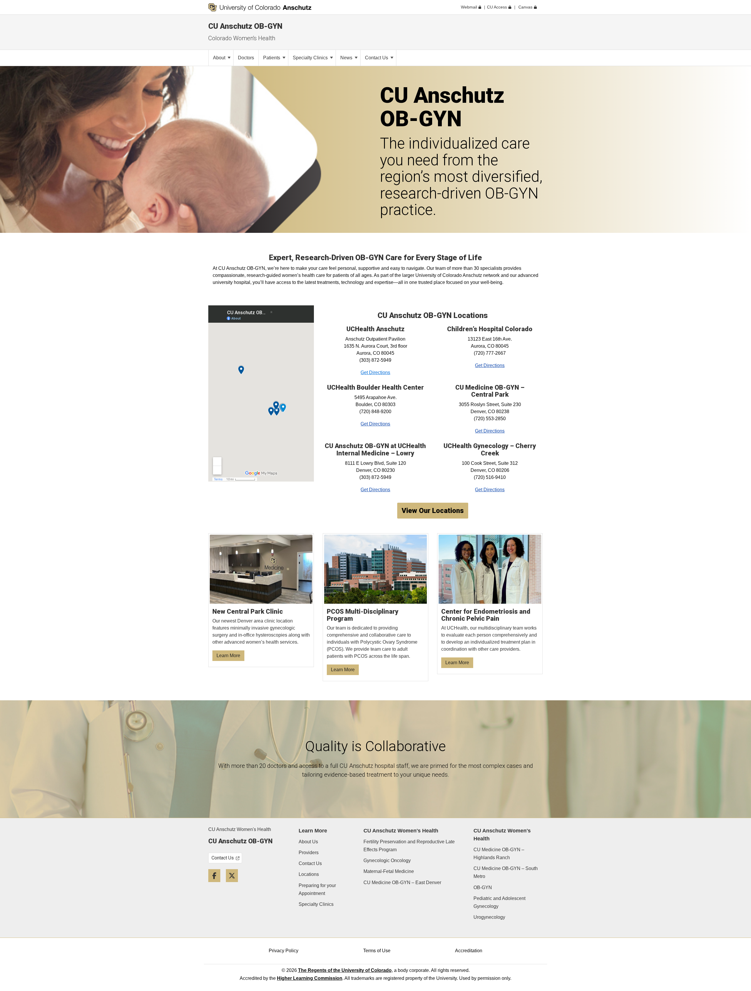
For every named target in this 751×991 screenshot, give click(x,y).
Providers (309, 852)
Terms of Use (376, 950)
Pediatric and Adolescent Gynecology (499, 902)
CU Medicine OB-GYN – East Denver (402, 882)
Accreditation (468, 950)
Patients (272, 57)
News (346, 57)
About (219, 57)
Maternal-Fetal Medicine (388, 871)
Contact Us (377, 57)
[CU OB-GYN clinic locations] (261, 600)
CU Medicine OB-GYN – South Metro (505, 872)
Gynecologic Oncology (387, 860)
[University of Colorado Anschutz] (260, 7)
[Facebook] (216, 884)
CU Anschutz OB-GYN (245, 26)
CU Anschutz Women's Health (239, 829)
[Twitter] (234, 884)
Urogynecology (489, 917)
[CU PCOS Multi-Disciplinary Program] (375, 607)
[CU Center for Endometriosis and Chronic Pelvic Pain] (490, 604)
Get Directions (375, 372)
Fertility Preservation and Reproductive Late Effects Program (409, 845)
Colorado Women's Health (241, 38)
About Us (308, 841)
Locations (309, 874)
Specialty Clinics (311, 57)
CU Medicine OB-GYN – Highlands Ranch (498, 853)
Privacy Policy (283, 950)
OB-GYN (482, 887)
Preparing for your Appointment (317, 889)
